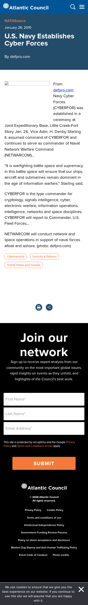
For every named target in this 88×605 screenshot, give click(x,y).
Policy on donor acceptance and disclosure (44, 540)
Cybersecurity (15, 256)
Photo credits (61, 555)
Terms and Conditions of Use (35, 446)
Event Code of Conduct (33, 555)
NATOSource (15, 20)
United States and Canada (23, 265)
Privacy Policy (33, 510)
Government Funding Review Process (44, 532)
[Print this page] (38, 307)
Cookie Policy (55, 510)
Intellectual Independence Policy (44, 525)
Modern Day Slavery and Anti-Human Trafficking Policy (44, 547)
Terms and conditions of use (44, 517)
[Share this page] (49, 307)
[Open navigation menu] (82, 7)
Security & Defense (44, 256)
